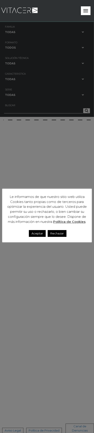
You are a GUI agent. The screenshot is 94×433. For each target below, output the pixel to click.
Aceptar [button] (37, 233)
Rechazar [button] (57, 233)
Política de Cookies (69, 222)
